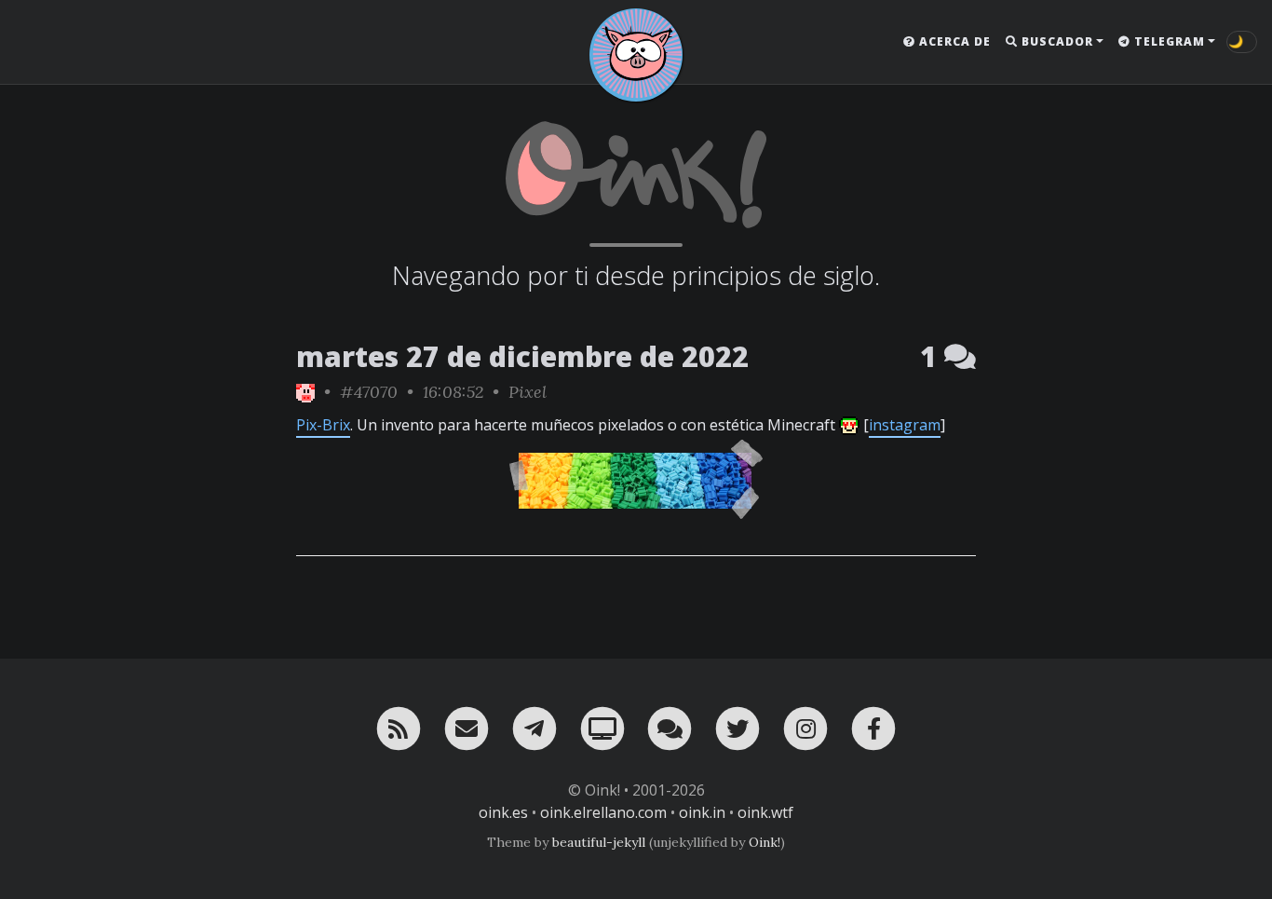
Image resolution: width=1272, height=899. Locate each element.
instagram (904, 425)
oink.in (702, 812)
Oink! (764, 842)
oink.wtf (765, 812)
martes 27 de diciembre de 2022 (522, 356)
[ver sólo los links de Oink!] (305, 391)
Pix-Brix (323, 425)
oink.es (503, 812)
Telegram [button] (1167, 41)
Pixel (527, 391)
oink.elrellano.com (603, 812)
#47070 (369, 391)
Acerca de (953, 41)
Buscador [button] (1055, 41)
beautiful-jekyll (598, 842)
